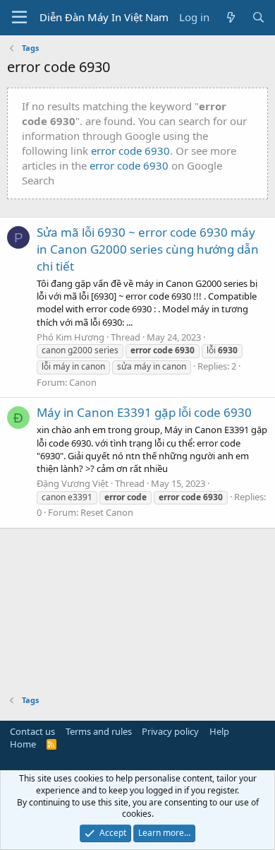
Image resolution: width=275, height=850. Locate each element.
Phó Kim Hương (70, 337)
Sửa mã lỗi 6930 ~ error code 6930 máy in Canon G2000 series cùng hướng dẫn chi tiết (148, 249)
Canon (83, 382)
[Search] (258, 17)
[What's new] (230, 17)
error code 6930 (130, 150)
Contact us (32, 731)
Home (23, 744)
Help (219, 731)
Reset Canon (106, 512)
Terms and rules (99, 731)
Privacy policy (170, 731)
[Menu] (19, 17)
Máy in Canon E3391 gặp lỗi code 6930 (144, 412)
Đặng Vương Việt (73, 483)
